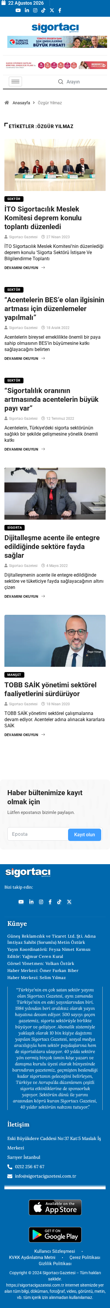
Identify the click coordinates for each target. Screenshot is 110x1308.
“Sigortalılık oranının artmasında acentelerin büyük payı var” (51, 399)
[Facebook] (50, 902)
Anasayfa (21, 102)
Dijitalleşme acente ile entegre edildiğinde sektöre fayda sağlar (52, 547)
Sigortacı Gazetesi (23, 237)
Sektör (14, 199)
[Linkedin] (31, 902)
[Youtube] (21, 902)
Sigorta (14, 528)
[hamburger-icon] (15, 81)
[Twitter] (69, 902)
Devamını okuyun (21, 268)
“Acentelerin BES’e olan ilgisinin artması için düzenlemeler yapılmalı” (54, 309)
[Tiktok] (59, 902)
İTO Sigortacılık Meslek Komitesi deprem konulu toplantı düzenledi (43, 218)
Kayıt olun (84, 834)
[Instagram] (41, 902)
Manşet (14, 675)
